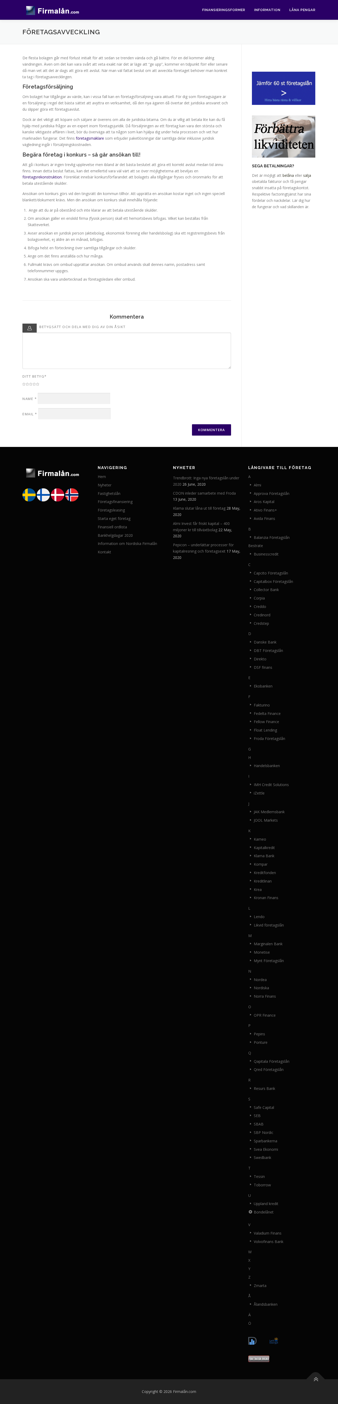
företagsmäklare (90, 138)
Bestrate (255, 545)
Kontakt (104, 551)
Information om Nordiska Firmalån (127, 543)
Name (29, 398)
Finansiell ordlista (112, 526)
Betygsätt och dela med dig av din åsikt (82, 326)
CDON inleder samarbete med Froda (204, 493)
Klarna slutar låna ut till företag (199, 508)
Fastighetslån (109, 493)
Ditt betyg (34, 376)
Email (29, 414)
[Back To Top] (315, 1379)
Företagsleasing (111, 510)
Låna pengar (302, 10)
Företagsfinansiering (115, 501)
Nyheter (104, 484)
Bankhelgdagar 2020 (115, 535)
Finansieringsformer (223, 10)
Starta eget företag (114, 518)
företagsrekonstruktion (42, 176)
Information (267, 10)
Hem (102, 476)
